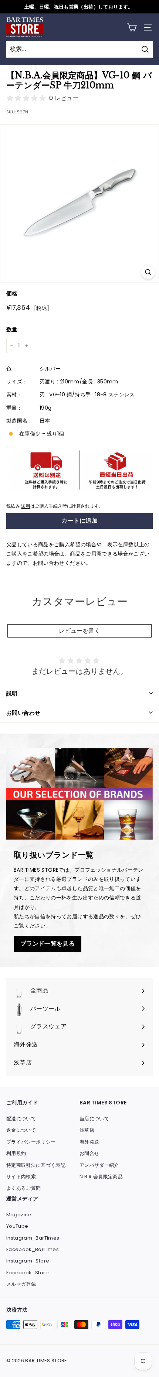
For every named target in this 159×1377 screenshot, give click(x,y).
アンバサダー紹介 (99, 1165)
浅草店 (87, 1130)
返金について (21, 1130)
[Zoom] (148, 272)
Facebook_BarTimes (32, 1249)
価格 (12, 293)
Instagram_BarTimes (32, 1237)
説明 (12, 693)
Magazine (18, 1214)
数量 (12, 329)
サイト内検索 (21, 1176)
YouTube (17, 1226)
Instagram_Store (27, 1260)
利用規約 (16, 1153)
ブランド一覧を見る (47, 943)
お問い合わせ (23, 713)
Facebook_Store (27, 1272)
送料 (25, 506)
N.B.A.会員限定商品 (101, 1176)
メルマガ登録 (21, 1284)
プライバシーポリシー (31, 1141)
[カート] (132, 27)
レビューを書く (79, 630)
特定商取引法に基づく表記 (35, 1165)
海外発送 (89, 1141)
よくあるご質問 (23, 1188)
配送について (21, 1118)
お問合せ (89, 1153)
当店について (94, 1118)
